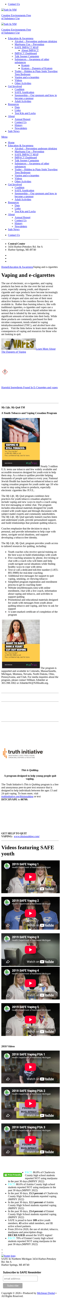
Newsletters (21, 128)
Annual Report (22, 119)
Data (17, 107)
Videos (18, 80)
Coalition (19, 89)
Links (18, 110)
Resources (13, 104)
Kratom (25, 65)
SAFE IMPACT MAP (26, 47)
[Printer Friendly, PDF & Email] (13, 1176)
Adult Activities (23, 101)
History (18, 125)
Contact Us (14, 4)
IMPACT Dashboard (26, 53)
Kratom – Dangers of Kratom (36, 68)
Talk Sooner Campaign (27, 56)
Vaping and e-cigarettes (27, 77)
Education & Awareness (20, 38)
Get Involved (15, 86)
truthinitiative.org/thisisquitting (17, 796)
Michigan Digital (46, 1293)
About (11, 116)
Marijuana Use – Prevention (29, 44)
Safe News (14, 131)
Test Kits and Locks (25, 113)
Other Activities (23, 83)
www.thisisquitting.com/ (27, 836)
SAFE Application (24, 92)
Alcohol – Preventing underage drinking (36, 41)
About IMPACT (30, 50)
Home (11, 142)
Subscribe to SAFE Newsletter (22, 1272)
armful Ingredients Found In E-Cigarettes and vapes (30, 387)
